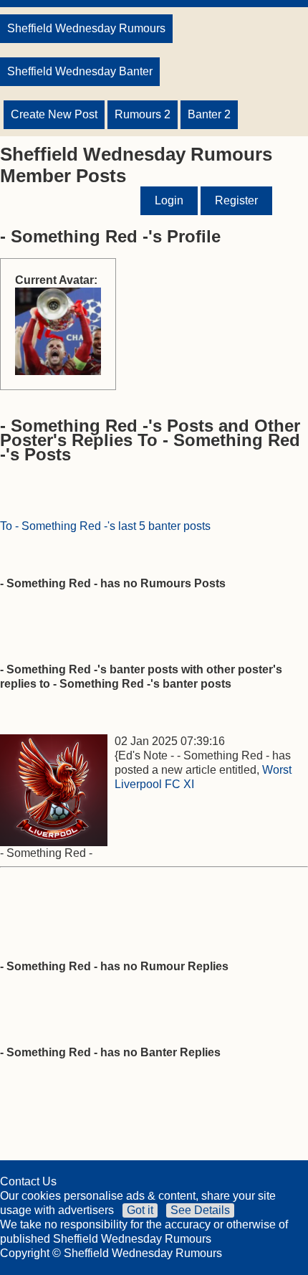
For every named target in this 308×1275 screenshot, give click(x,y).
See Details (200, 1210)
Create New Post (54, 114)
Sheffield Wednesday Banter (80, 71)
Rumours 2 (142, 114)
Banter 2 (209, 114)
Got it (140, 1210)
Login (169, 200)
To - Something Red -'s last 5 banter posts (105, 526)
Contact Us (28, 1181)
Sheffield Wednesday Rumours (86, 28)
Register (236, 200)
